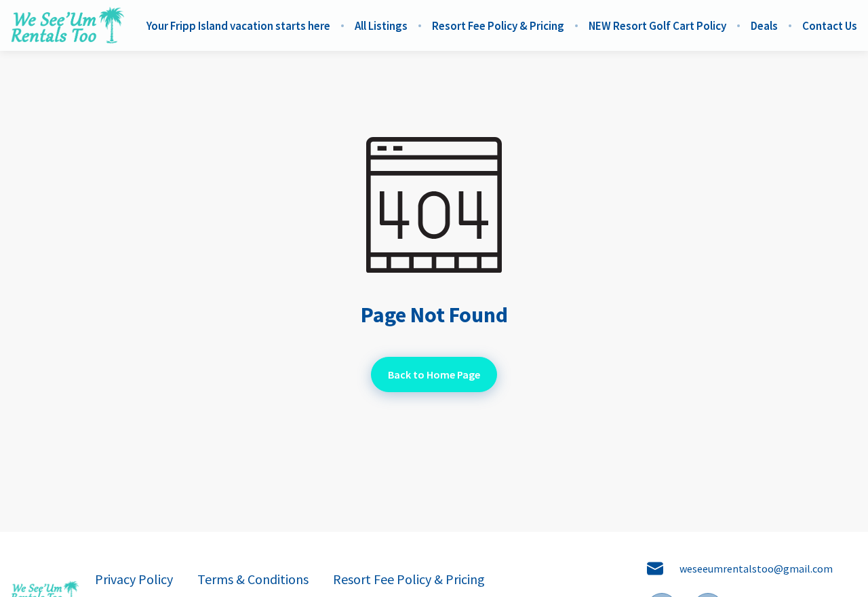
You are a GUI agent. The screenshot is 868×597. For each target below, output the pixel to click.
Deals (764, 26)
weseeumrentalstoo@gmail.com (756, 568)
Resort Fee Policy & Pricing (498, 26)
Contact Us (829, 26)
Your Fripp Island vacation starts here (238, 26)
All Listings (381, 26)
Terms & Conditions (253, 579)
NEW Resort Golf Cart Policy (657, 26)
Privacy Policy (134, 579)
